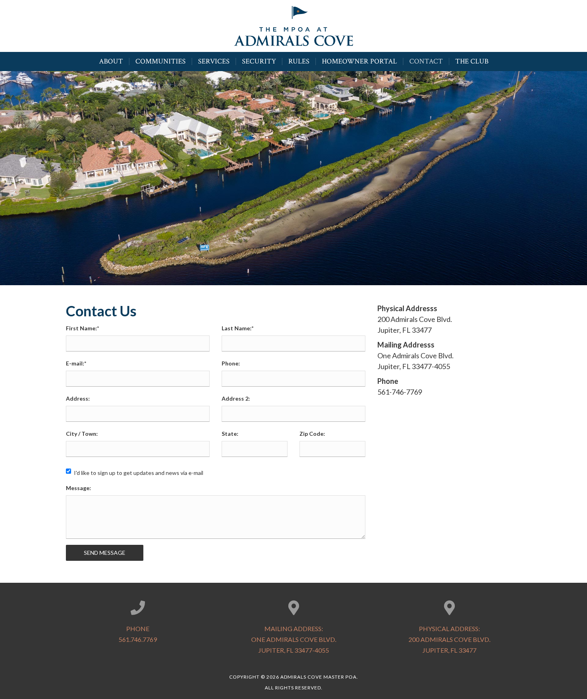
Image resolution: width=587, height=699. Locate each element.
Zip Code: (312, 433)
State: (230, 433)
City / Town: (82, 433)
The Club (471, 61)
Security (259, 61)
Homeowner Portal (359, 61)
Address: (78, 398)
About (111, 61)
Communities (160, 61)
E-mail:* (76, 363)
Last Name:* (238, 328)
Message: (78, 488)
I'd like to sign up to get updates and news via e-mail (138, 472)
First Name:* (82, 328)
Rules (298, 61)
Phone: (231, 363)
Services (214, 61)
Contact (426, 61)
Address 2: (236, 398)
